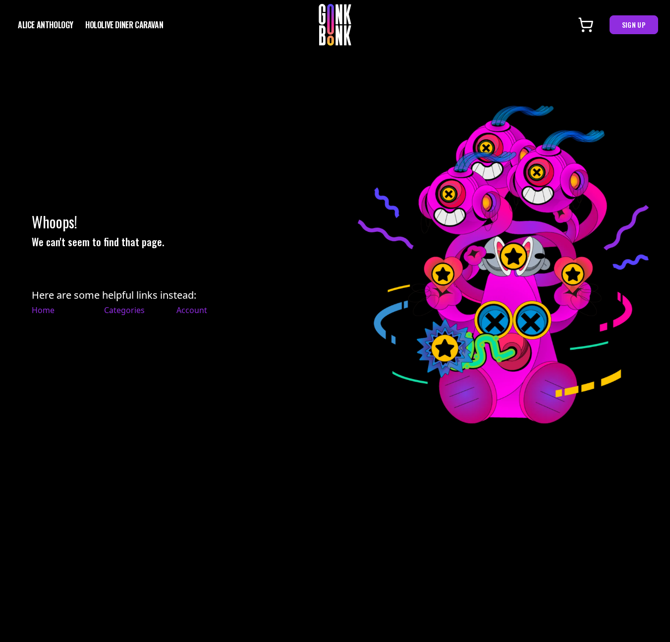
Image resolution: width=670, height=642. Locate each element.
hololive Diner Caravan (124, 25)
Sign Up (634, 24)
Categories (124, 310)
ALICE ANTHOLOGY (45, 25)
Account (191, 310)
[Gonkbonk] (335, 25)
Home (43, 310)
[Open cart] (586, 25)
